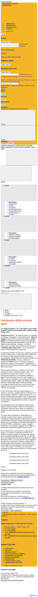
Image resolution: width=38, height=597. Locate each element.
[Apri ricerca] (21, 157)
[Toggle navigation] (16, 173)
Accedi (3, 34)
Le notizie (8, 313)
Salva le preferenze (15, 510)
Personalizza (5, 480)
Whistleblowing (9, 559)
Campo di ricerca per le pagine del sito (12, 291)
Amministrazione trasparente (13, 562)
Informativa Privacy (11, 552)
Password (22, 46)
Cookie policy (9, 548)
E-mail (21, 74)
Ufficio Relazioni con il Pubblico (15, 553)
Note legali (8, 550)
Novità (7, 312)
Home (6, 310)
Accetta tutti (8, 482)
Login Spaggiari (15, 81)
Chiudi (3, 94)
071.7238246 (11, 530)
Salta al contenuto (6, 1)
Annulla (4, 143)
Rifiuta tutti (16, 480)
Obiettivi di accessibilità (12, 557)
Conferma (10, 143)
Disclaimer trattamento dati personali (12, 580)
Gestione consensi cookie (12, 560)
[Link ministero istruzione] (9, 3)
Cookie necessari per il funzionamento (13, 503)
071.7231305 (11, 528)
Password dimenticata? (8, 50)
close (3, 182)
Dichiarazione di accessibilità (14, 555)
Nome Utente (23, 44)
